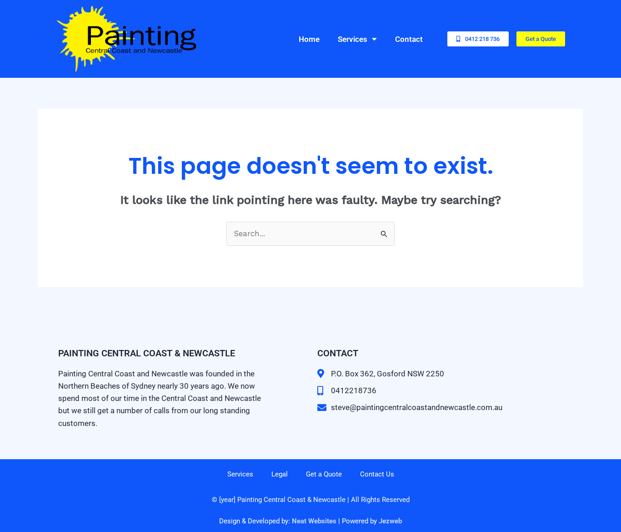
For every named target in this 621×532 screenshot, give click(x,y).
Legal (279, 474)
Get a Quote (324, 474)
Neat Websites (314, 521)
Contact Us (377, 474)
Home (309, 39)
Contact (409, 39)
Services (352, 39)
